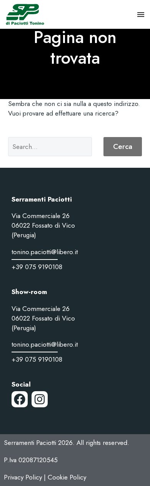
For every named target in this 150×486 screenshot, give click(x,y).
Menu (140, 14)
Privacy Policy (23, 477)
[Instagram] (40, 399)
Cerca (122, 146)
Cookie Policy (67, 477)
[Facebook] (20, 399)
